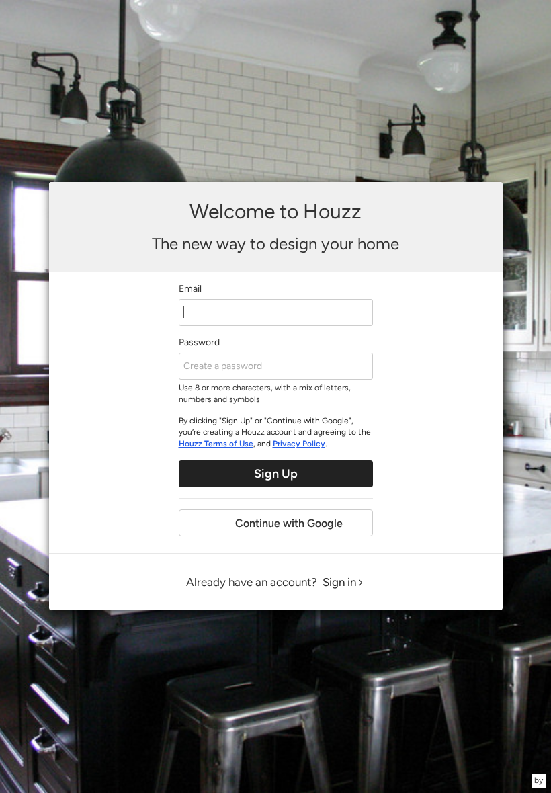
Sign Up (276, 473)
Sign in (339, 582)
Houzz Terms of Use (216, 443)
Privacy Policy (299, 443)
